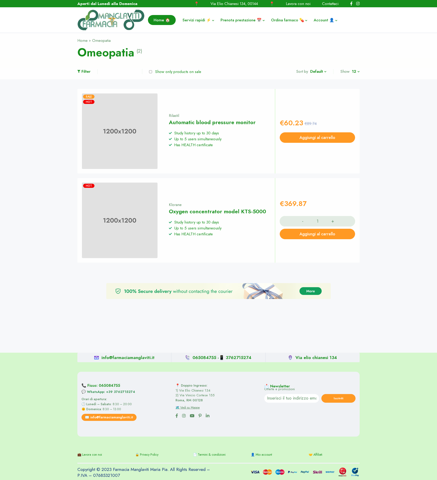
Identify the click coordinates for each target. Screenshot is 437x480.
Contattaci (330, 3)
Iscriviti (338, 398)
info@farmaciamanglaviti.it (128, 357)
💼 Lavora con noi (89, 454)
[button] (317, 137)
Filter (86, 71)
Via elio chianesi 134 (316, 357)
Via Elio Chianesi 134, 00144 (234, 3)
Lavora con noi (298, 3)
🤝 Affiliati (315, 454)
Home (82, 40)
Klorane (175, 204)
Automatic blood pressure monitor (212, 122)
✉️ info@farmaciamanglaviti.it (109, 417)
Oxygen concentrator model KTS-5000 (217, 211)
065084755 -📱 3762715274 (222, 357)
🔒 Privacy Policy (146, 454)
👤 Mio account (261, 454)
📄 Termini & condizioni (209, 454)
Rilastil (174, 115)
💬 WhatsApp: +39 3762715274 (108, 391)
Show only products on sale (177, 72)
